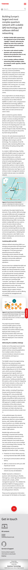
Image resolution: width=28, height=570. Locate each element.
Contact (3, 534)
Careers (3, 535)
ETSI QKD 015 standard (8, 275)
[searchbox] (13, 9)
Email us (4, 556)
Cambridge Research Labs (8, 537)
